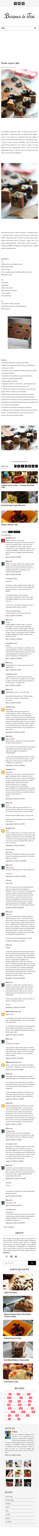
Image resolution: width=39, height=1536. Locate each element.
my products (27, 1408)
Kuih (5, 1405)
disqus (10, 532)
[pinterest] (23, 3)
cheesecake (15, 1398)
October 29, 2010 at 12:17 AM (15, 941)
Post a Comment (9, 1227)
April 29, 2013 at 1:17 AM (13, 1124)
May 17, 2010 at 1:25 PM (13, 670)
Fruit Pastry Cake (11, 1382)
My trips (18, 1412)
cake (5, 1398)
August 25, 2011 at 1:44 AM (14, 1058)
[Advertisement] (19, 46)
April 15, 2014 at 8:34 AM (13, 1205)
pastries (29, 1412)
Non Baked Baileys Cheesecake (16, 1360)
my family (15, 1408)
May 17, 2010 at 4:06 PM (13, 703)
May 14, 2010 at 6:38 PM (13, 557)
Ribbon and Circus (12, 1011)
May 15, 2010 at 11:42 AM (14, 639)
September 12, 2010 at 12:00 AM (16, 861)
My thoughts (7, 1412)
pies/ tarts (22, 1415)
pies (13, 1415)
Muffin (5, 1408)
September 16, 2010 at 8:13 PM (15, 876)
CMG (9, 246)
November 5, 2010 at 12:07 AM (15, 1007)
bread (14, 1394)
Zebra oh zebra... (11, 1292)
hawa (7, 1103)
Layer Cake (14, 1405)
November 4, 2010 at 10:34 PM (15, 978)
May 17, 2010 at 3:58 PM (13, 685)
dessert (6, 1401)
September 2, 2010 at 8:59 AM (15, 732)
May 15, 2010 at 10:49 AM (14, 615)
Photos (5, 1415)
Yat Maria (9, 538)
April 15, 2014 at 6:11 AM (13, 1196)
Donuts (15, 1401)
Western (14, 1419)
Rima (7, 561)
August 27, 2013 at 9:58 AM (14, 1161)
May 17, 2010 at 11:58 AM (14, 658)
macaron (25, 1405)
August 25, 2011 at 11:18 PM (15, 1099)
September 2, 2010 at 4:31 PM (15, 799)
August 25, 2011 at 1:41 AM (14, 1035)
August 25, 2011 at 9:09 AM (14, 1069)
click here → (7, 1252)
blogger (5, 532)
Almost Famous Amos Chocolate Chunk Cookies (17, 1315)
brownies (24, 1394)
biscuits (6, 1394)
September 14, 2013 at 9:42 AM (16, 1178)
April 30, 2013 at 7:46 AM (13, 1140)
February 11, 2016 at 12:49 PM (15, 1223)
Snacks (5, 1419)
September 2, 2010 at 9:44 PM (15, 845)
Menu (3, 28)
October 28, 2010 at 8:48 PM (15, 907)
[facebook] (15, 3)
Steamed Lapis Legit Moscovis (13, 505)
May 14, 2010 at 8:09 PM (13, 574)
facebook (17, 532)
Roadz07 (9, 707)
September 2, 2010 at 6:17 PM (15, 824)
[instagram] (19, 3)
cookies (26, 1398)
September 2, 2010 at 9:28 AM (15, 765)
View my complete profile (13, 1455)
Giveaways (24, 1401)
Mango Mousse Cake (9, 525)
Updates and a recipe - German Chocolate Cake (17, 486)
